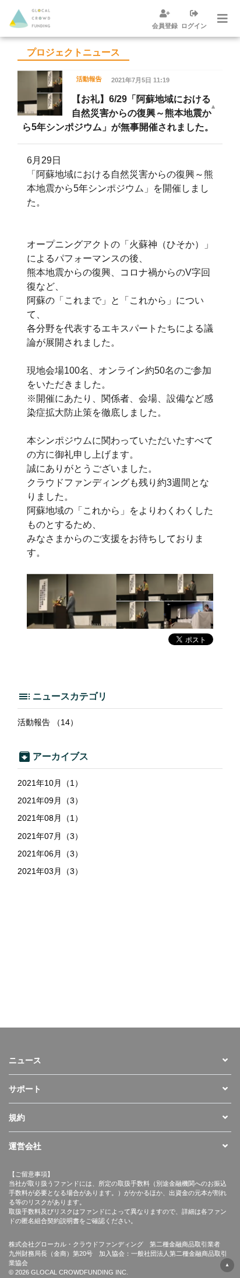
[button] (120, 1060)
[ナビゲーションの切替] (221, 18)
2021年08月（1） (50, 818)
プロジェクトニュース (73, 52)
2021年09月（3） (50, 800)
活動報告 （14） (47, 722)
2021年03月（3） (50, 871)
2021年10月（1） (50, 783)
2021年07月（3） (50, 836)
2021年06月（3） (50, 853)
